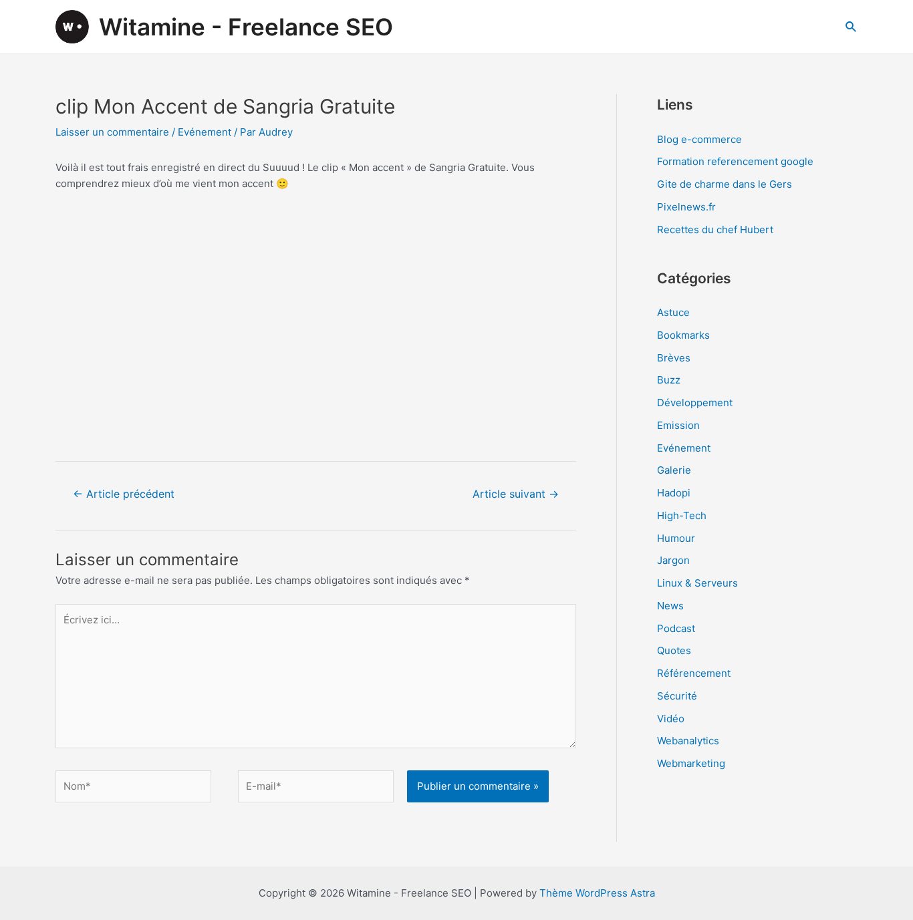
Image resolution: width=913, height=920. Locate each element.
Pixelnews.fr (686, 206)
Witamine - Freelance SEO (246, 27)
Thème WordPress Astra (597, 893)
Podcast (676, 628)
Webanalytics (688, 740)
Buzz (668, 379)
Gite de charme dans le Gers (724, 184)
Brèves (673, 357)
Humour (676, 538)
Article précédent (123, 494)
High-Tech (681, 515)
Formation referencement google (735, 161)
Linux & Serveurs (697, 583)
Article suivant (516, 494)
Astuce (673, 312)
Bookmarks (683, 335)
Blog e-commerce (699, 139)
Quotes (674, 650)
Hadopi (673, 492)
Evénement (204, 132)
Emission (678, 425)
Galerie (674, 470)
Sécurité (677, 695)
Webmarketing (691, 763)
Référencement (694, 673)
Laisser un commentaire (112, 132)
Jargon (673, 560)
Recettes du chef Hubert (715, 229)
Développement (695, 402)
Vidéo (670, 718)
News (670, 605)
